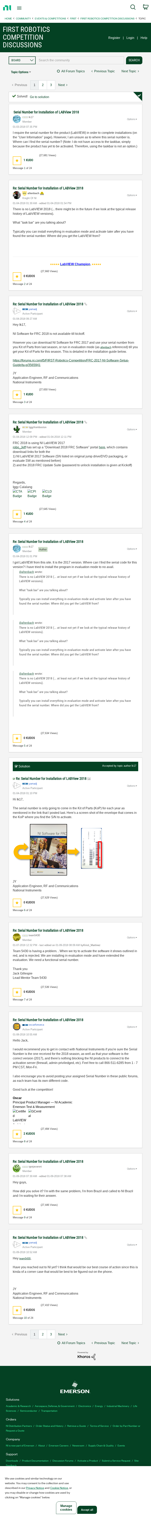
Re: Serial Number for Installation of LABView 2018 (48, 188)
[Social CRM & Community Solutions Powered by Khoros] (86, 1355)
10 (25, 1317)
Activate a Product (87, 1460)
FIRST (73, 18)
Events (121, 1445)
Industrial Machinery (118, 1406)
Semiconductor (28, 1410)
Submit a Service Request (116, 1460)
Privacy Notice (35, 1488)
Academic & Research (18, 1406)
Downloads (12, 1460)
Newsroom (78, 1445)
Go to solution (39, 97)
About (41, 1445)
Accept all (87, 1509)
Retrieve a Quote (76, 1426)
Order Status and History (49, 1426)
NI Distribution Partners (19, 1426)
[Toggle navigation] (23, 8)
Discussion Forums (62, 1460)
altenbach (105, 347)
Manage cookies (66, 1507)
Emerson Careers (58, 1445)
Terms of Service (99, 1426)
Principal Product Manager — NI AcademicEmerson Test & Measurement (42, 1102)
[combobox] (80, 60)
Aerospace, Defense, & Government (55, 1406)
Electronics (84, 1406)
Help (144, 37)
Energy (99, 1406)
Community (23, 18)
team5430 (24, 1258)
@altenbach (26, 572)
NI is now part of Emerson (20, 1445)
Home (8, 18)
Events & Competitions (50, 18)
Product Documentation (35, 1460)
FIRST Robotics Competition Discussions (107, 18)
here (102, 447)
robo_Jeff (19, 447)
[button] (17, 161)
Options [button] (131, 119)
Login (130, 37)
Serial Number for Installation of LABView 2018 (46, 112)
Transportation (49, 1410)
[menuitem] (133, 8)
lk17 (134, 765)
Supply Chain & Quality (101, 1445)
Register (114, 37)
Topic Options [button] (19, 72)
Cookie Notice (59, 1488)
